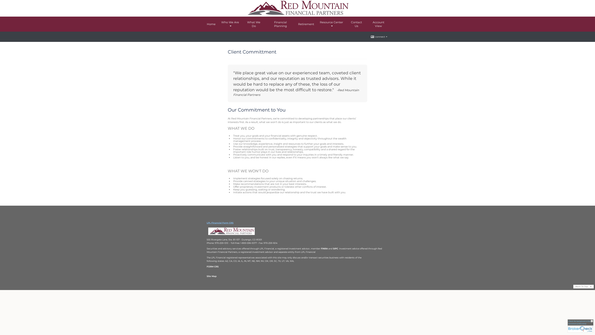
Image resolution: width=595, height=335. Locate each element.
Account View (378, 24)
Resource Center (331, 22)
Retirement (306, 24)
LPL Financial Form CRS (220, 222)
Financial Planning (280, 24)
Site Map (212, 276)
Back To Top (582, 286)
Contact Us (356, 24)
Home (211, 24)
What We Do (253, 24)
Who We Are (230, 22)
